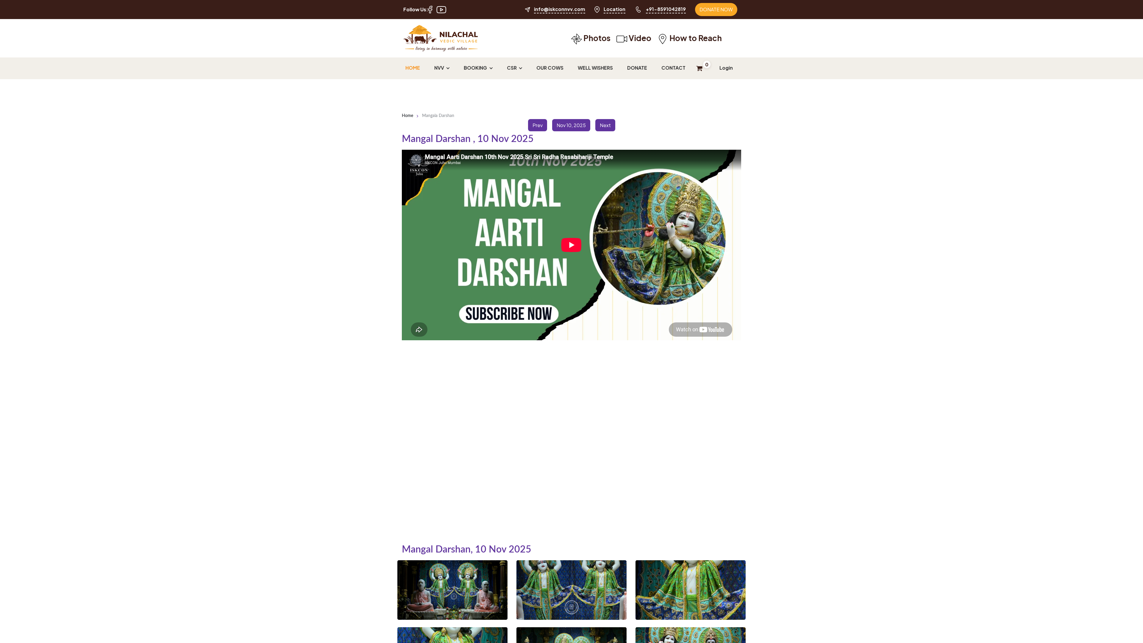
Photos (596, 38)
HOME (412, 68)
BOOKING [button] (476, 68)
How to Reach (695, 38)
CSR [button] (512, 68)
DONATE (637, 68)
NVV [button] (439, 68)
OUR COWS (549, 68)
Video (639, 38)
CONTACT (673, 68)
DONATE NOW (716, 9)
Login (726, 68)
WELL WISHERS (595, 68)
